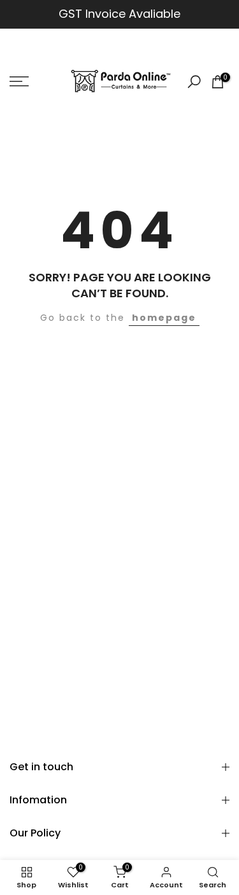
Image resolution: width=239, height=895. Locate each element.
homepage (164, 317)
